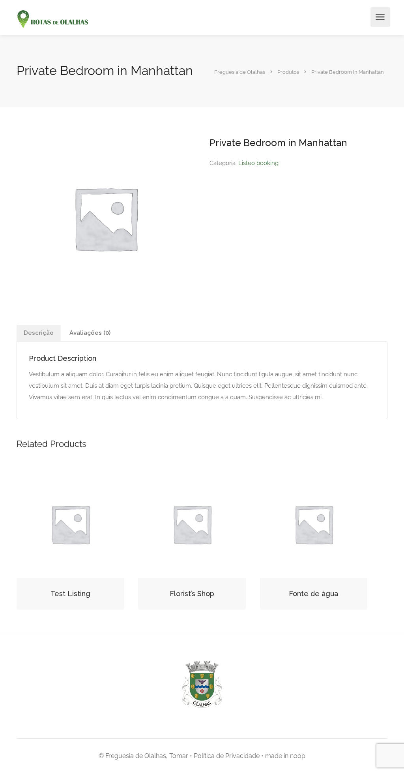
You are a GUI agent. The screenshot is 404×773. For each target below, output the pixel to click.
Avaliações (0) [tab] (89, 332)
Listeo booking (258, 163)
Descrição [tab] (39, 332)
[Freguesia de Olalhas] (52, 19)
